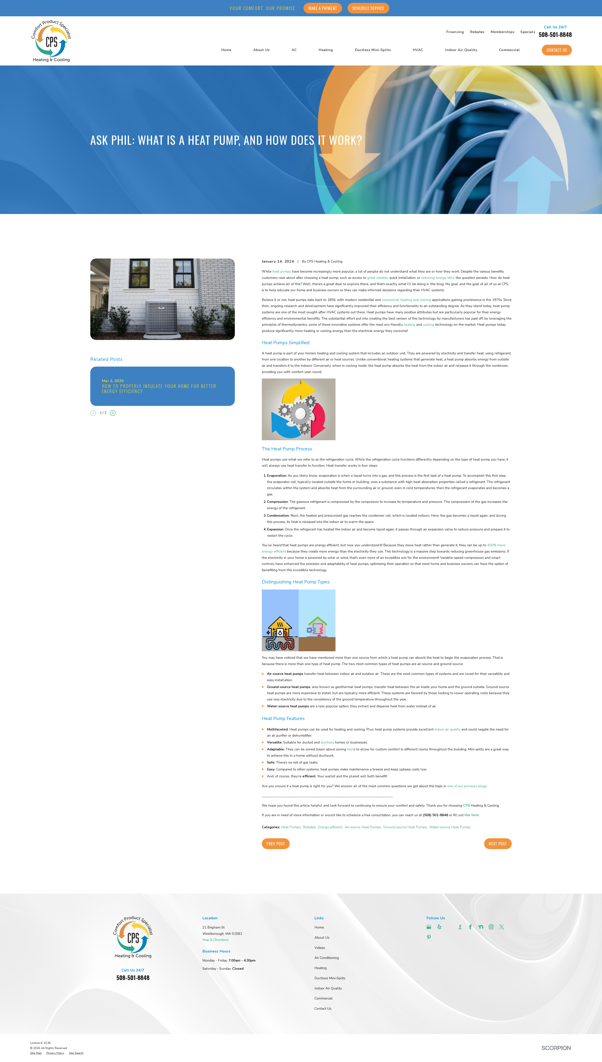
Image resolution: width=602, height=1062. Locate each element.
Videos (319, 947)
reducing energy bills (437, 277)
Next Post (498, 843)
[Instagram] (491, 926)
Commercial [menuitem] (509, 50)
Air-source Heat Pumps (363, 827)
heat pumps (281, 271)
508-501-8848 (555, 34)
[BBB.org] (460, 926)
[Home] (51, 41)
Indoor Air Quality (328, 988)
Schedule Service (368, 8)
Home (319, 927)
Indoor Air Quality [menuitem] (461, 50)
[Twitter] (501, 926)
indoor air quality (447, 729)
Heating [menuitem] (326, 50)
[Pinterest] (428, 937)
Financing (455, 32)
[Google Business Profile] (428, 926)
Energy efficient (330, 827)
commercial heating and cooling (406, 299)
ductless (327, 742)
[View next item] (113, 413)
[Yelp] (439, 926)
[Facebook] (470, 926)
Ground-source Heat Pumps (405, 827)
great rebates (377, 277)
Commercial (323, 998)
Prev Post (276, 843)
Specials (527, 32)
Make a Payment (322, 8)
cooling (428, 324)
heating (409, 324)
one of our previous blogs (467, 786)
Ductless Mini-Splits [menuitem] (373, 50)
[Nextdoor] (480, 926)
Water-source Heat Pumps (450, 827)
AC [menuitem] (294, 50)
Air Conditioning (326, 957)
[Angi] (449, 926)
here (350, 749)
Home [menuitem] (226, 50)
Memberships (502, 32)
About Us (321, 937)
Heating (320, 968)
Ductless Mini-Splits (329, 978)
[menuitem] (36, 1053)
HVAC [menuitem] (418, 50)
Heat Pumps (290, 827)
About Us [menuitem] (261, 50)
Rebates (477, 32)
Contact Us (557, 50)
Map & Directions (215, 939)
